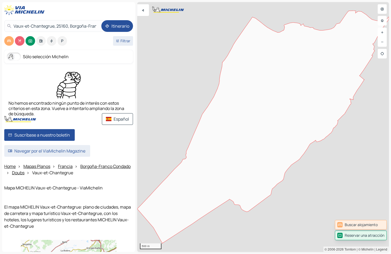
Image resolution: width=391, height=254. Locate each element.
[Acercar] (382, 32)
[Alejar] (382, 42)
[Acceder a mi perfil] (382, 9)
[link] (361, 225)
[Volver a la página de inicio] (25, 10)
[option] (9, 41)
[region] (263, 127)
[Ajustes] (382, 21)
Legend (381, 249)
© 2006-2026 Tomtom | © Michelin (349, 249)
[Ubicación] (382, 53)
